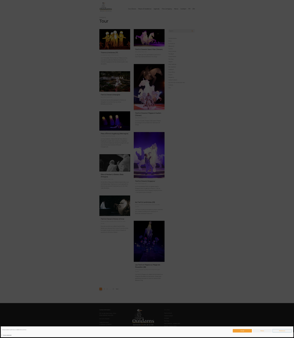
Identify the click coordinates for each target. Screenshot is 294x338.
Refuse (262, 330)
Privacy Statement (7, 335)
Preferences (282, 330)
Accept (242, 330)
